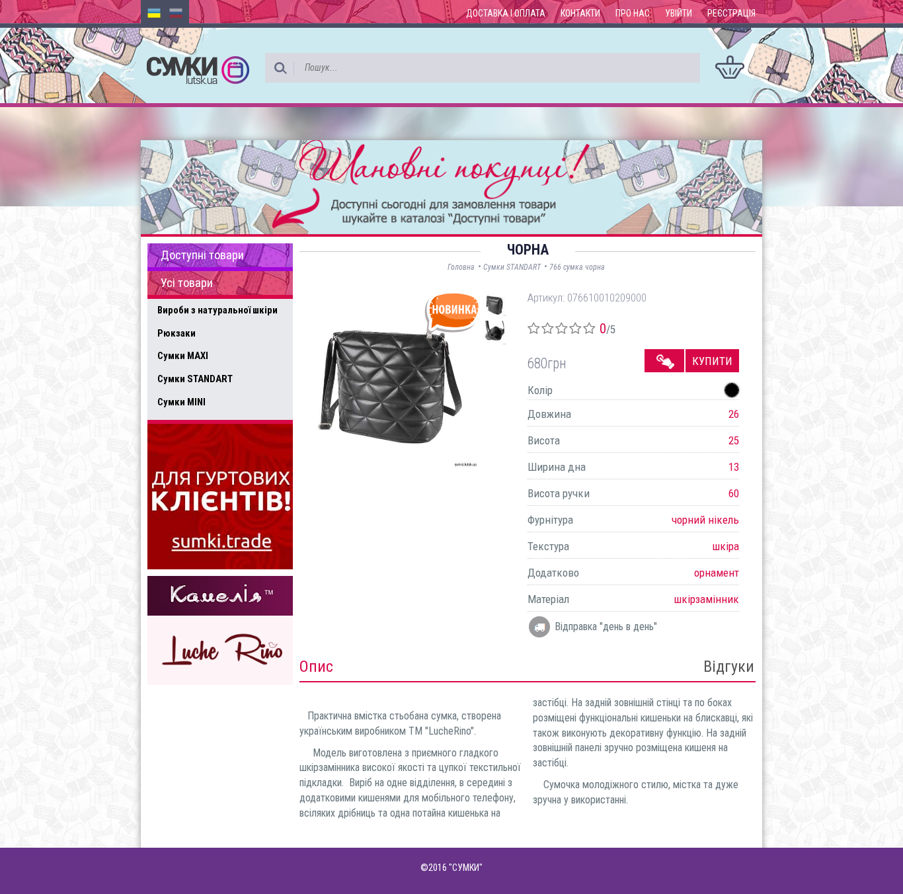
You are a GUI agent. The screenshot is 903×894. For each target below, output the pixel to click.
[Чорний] (732, 390)
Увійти (678, 13)
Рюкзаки (176, 333)
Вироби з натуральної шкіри (217, 310)
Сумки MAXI (182, 356)
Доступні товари (202, 255)
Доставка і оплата (505, 13)
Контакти (580, 13)
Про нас (632, 13)
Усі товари (187, 283)
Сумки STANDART (195, 379)
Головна (461, 267)
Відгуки (728, 666)
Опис (316, 666)
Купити (712, 361)
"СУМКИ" (466, 867)
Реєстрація (731, 13)
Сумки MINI (181, 402)
